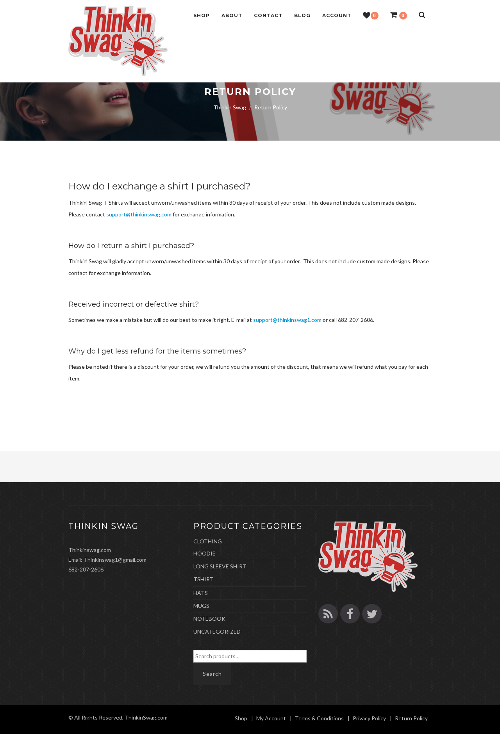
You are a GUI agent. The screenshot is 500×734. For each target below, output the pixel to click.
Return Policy (411, 718)
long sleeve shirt (219, 566)
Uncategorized (217, 631)
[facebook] (350, 613)
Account (336, 15)
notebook (209, 618)
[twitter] (372, 613)
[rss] (328, 613)
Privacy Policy (369, 718)
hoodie (204, 553)
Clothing (207, 541)
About (231, 15)
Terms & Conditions (319, 718)
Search (212, 673)
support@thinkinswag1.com (287, 319)
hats (200, 592)
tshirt (203, 579)
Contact (268, 15)
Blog (302, 15)
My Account (271, 718)
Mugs (201, 605)
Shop (201, 15)
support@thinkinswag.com (138, 214)
